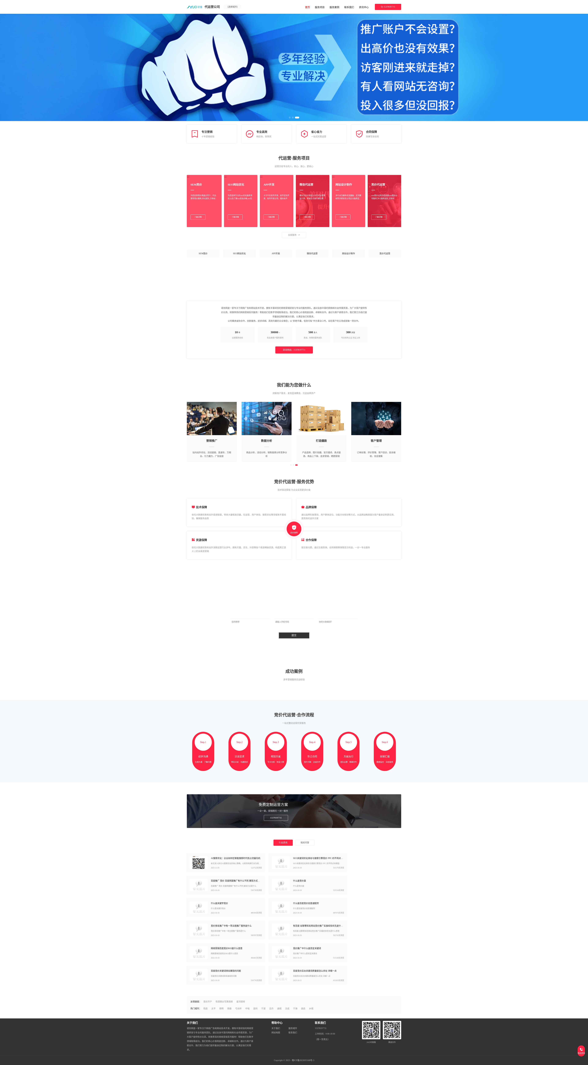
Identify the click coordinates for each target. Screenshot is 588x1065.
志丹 (271, 1008)
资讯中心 (364, 7)
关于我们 (275, 1028)
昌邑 (303, 1008)
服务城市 (292, 1028)
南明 (221, 1008)
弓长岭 (238, 1008)
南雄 (229, 1008)
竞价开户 (207, 1001)
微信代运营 (312, 253)
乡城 (311, 1008)
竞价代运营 (384, 253)
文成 (287, 1008)
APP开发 (276, 253)
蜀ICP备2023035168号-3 (303, 1060)
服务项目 (320, 7)
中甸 (247, 1008)
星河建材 (240, 1001)
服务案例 (334, 7)
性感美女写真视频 (224, 1001)
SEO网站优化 (239, 253)
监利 (255, 1008)
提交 (294, 635)
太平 (213, 1008)
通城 (279, 1008)
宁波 (263, 1008)
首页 (307, 7)
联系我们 (349, 7)
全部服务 (292, 235)
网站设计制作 (348, 253)
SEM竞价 (203, 253)
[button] (291, 465)
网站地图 (275, 1032)
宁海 (295, 1008)
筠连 (205, 1008)
